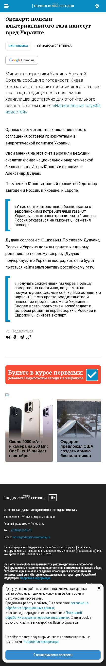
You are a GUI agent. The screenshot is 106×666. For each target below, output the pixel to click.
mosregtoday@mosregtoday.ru (31, 537)
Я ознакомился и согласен (53, 655)
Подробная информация (35, 578)
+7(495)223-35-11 (21, 530)
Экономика (18, 46)
